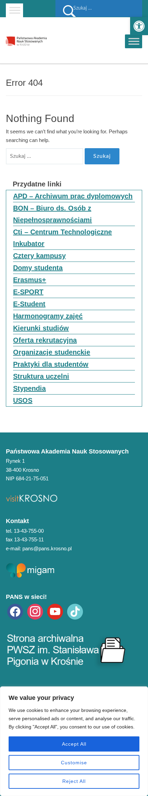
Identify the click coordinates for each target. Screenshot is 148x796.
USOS (22, 400)
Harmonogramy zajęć (48, 316)
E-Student (29, 304)
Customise (74, 762)
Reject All (74, 781)
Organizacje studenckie (51, 352)
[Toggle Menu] (14, 10)
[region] (74, 741)
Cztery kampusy (39, 255)
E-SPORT (28, 292)
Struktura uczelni (41, 376)
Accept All (74, 744)
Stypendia (29, 388)
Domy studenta (38, 268)
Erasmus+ (29, 280)
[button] (139, 26)
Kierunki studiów (41, 328)
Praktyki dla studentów (50, 364)
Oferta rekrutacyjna (45, 340)
